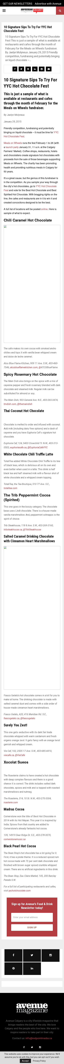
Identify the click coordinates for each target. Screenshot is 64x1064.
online (44, 209)
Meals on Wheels (13, 143)
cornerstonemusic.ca (14, 839)
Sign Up (32, 927)
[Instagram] (40, 1047)
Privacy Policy (39, 1061)
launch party (12, 147)
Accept (25, 1061)
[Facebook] (24, 1047)
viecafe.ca (9, 755)
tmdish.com (10, 404)
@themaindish (24, 404)
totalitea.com (10, 488)
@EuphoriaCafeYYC (38, 447)
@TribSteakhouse (32, 529)
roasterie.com (11, 802)
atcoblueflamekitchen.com (24, 367)
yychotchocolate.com (19, 890)
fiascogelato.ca (11, 718)
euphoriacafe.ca (18, 447)
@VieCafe (19, 755)
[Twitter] (32, 1047)
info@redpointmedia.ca (39, 1038)
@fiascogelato (27, 718)
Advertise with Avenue (48, 3)
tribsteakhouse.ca (13, 529)
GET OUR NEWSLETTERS (17, 3)
